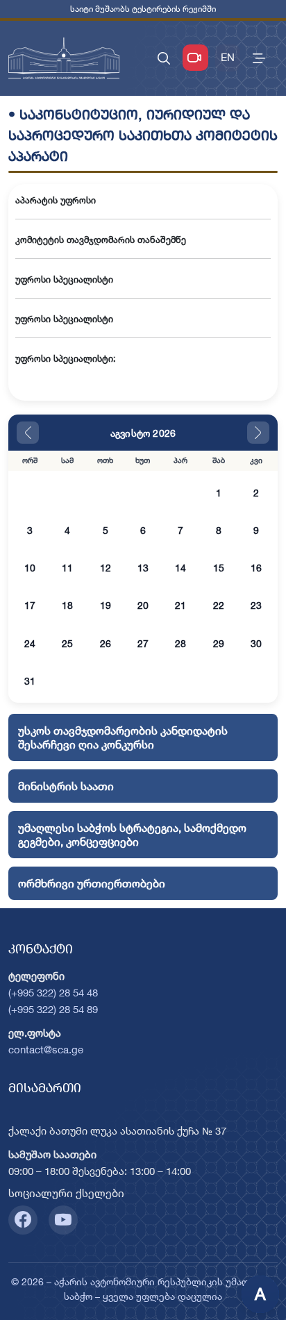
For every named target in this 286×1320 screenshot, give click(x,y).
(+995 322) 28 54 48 (53, 992)
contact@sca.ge (45, 1049)
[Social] (22, 1220)
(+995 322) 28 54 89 (53, 1009)
